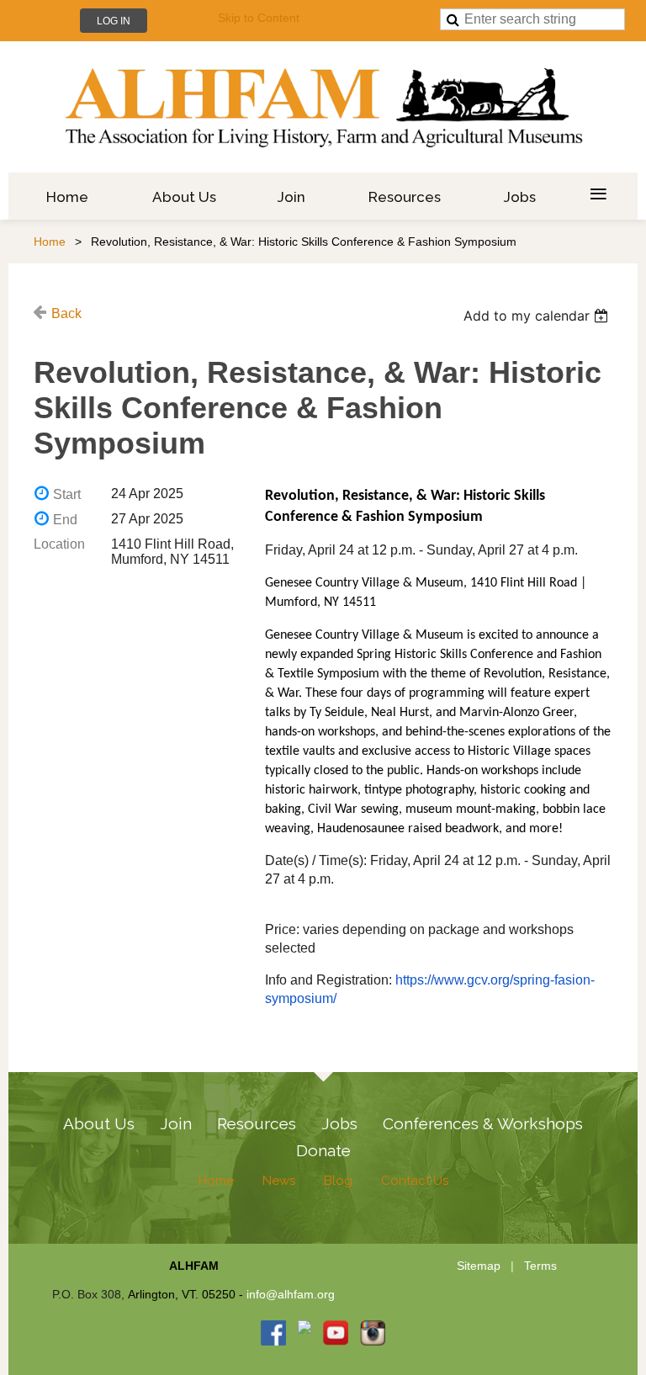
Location (59, 544)
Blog (338, 1180)
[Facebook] (273, 1333)
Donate (323, 1150)
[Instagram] (372, 1333)
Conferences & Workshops (483, 1123)
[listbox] (537, 315)
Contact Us (414, 1180)
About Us (99, 1123)
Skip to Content (258, 17)
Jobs (339, 1123)
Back (66, 313)
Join (176, 1123)
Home (50, 241)
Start (67, 494)
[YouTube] (335, 1333)
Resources (256, 1123)
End (65, 519)
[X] (304, 1333)
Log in (113, 21)
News (278, 1180)
